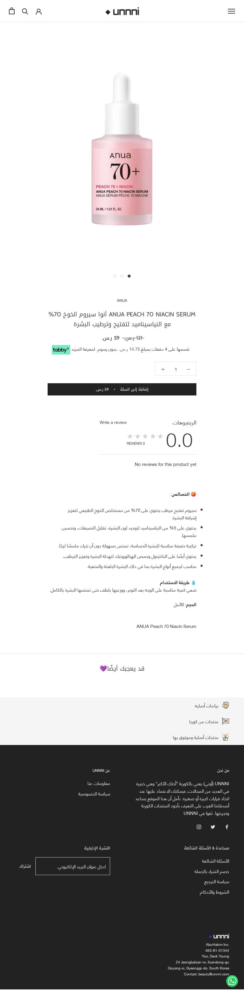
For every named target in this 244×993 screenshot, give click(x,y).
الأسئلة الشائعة (215, 860)
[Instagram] (199, 826)
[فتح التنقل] (231, 11)
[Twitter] (213, 826)
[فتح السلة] (12, 10)
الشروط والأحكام (214, 891)
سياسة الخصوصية (94, 793)
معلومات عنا (98, 783)
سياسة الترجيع (216, 881)
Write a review (113, 422)
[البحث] (25, 11)
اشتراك (25, 866)
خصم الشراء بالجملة (212, 871)
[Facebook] (227, 826)
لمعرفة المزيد (83, 348)
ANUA (122, 300)
